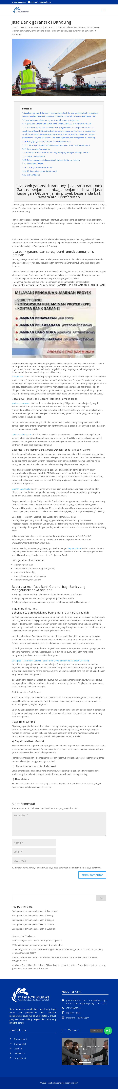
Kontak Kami (20, 1058)
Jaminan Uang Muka (21, 489)
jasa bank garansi (59, 30)
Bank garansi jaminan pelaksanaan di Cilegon (33, 920)
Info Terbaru (19, 1053)
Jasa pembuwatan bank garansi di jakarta (42, 940)
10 (96, 1059)
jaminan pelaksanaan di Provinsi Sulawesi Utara (34, 957)
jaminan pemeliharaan (89, 27)
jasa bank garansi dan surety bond (38, 251)
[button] (108, 1031)
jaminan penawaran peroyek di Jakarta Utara (42, 945)
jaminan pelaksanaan (68, 27)
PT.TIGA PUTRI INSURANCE (29, 27)
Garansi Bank (20, 1044)
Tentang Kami (20, 1039)
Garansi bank (18, 363)
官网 (14, 945)
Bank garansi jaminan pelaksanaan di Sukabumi (34, 928)
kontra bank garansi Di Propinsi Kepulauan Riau (85, 1047)
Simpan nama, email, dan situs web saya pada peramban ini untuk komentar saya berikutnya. (58, 867)
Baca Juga (17, 449)
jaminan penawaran (21, 30)
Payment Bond (74, 548)
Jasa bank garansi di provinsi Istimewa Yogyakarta (35, 949)
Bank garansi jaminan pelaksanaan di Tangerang (34, 911)
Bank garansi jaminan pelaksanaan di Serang (32, 915)
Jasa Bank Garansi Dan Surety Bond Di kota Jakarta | (36, 965)
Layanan (89, 30)
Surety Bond (17, 376)
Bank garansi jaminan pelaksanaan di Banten (33, 924)
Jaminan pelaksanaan (22, 434)
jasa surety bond (76, 30)
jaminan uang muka (40, 30)
